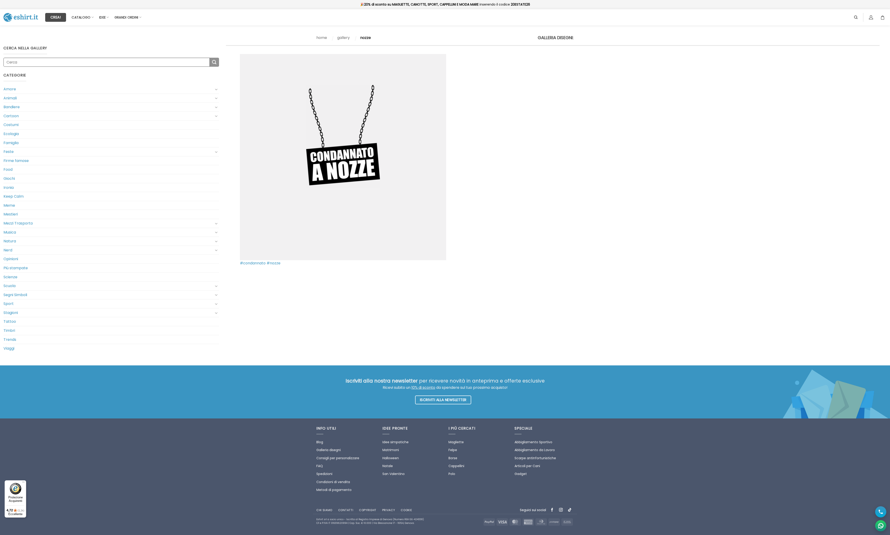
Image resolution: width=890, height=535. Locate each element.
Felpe (452, 450)
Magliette (456, 442)
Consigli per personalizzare (337, 458)
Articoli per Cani (527, 466)
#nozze (273, 263)
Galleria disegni (328, 450)
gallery (343, 37)
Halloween (390, 458)
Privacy (388, 510)
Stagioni (10, 312)
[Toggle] (216, 89)
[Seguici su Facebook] (552, 510)
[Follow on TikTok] (570, 510)
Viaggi (8, 348)
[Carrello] (884, 17)
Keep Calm (13, 196)
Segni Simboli (15, 295)
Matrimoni (390, 450)
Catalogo (81, 17)
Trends (9, 339)
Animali (10, 98)
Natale (387, 466)
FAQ (319, 466)
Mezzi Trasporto (18, 223)
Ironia (8, 187)
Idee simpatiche (395, 442)
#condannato (253, 263)
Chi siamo (324, 510)
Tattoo (9, 321)
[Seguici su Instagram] (561, 510)
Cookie (406, 510)
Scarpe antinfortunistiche (535, 458)
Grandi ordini (126, 17)
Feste (8, 151)
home (321, 37)
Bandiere (11, 107)
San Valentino (393, 474)
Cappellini (456, 466)
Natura (9, 241)
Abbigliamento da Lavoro (535, 450)
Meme (9, 205)
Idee (102, 17)
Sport (8, 303)
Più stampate (15, 268)
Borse (452, 458)
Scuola (9, 285)
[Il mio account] (871, 17)
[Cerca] (856, 17)
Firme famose (16, 160)
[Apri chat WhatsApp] (880, 525)
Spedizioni (324, 474)
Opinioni (10, 259)
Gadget (521, 474)
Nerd (7, 250)
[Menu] (23, 483)
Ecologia (11, 133)
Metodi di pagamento (334, 490)
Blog (319, 442)
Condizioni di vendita (333, 482)
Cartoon (11, 116)
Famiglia (11, 143)
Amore (9, 89)
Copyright (367, 510)
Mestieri (10, 214)
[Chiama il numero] (880, 511)
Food (8, 169)
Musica (9, 232)
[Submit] (214, 62)
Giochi (9, 178)
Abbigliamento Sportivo (533, 442)
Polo (451, 474)
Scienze (10, 277)
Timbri (9, 330)
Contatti (345, 510)
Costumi (11, 124)
